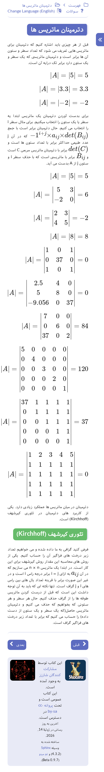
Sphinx (46, 748)
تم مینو (43, 754)
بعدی (18, 645)
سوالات (73, 11)
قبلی (78, 645)
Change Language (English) (32, 11)
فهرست (76, 6)
